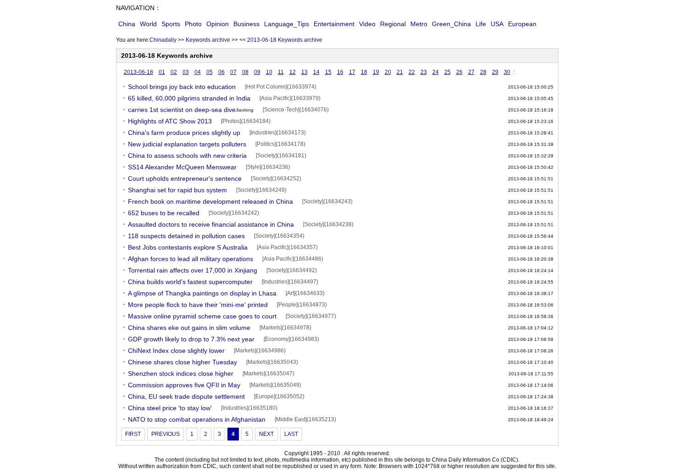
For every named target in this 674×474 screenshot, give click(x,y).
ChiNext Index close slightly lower (176, 350)
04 (197, 72)
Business (246, 24)
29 (495, 72)
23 (423, 72)
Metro (418, 24)
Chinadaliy (163, 40)
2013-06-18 (138, 72)
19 (376, 72)
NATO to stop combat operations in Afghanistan (196, 419)
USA (497, 24)
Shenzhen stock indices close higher (180, 373)
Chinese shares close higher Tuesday (182, 362)
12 (292, 72)
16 (340, 72)
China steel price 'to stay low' (170, 408)
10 (269, 72)
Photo (193, 24)
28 (483, 72)
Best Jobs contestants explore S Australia (188, 247)
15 (328, 72)
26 (459, 72)
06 (221, 72)
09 (257, 72)
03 (185, 72)
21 (400, 72)
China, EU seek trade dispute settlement (186, 396)
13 (304, 72)
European (522, 24)
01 (162, 72)
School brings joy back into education (182, 86)
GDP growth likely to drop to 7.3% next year (191, 339)
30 (507, 72)
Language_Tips (286, 24)
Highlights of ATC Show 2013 (170, 121)
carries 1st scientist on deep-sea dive (191, 109)
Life (480, 24)
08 (245, 72)
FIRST (133, 434)
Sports (170, 24)
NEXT (266, 434)
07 (233, 72)
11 (281, 72)
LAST (291, 434)
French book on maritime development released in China (210, 201)
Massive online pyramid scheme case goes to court (202, 316)
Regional (393, 24)
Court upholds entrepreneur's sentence (185, 178)
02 (174, 72)
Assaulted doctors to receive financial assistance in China (211, 224)
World (148, 24)
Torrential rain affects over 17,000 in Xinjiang (192, 270)
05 (209, 72)
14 (316, 72)
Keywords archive (208, 40)
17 (352, 72)
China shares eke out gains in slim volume (189, 327)
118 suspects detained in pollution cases (186, 236)
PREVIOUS (165, 434)
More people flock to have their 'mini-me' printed (198, 304)
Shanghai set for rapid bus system (177, 190)
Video (367, 24)
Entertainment (334, 24)
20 (388, 72)
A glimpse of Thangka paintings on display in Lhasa (202, 293)
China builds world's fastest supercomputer (190, 281)
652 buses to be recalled (163, 213)
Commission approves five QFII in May (184, 385)
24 (435, 72)
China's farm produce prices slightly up (184, 132)
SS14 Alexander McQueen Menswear (182, 167)
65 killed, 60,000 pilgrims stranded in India (189, 98)
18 (364, 72)
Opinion (217, 24)
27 (471, 72)
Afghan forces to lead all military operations (190, 258)
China (126, 24)
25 (447, 72)
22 (412, 72)
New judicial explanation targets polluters (187, 144)
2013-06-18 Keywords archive (284, 40)
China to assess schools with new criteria (187, 155)
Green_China (451, 24)
